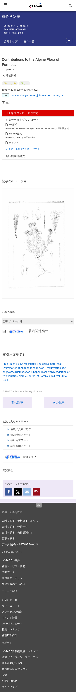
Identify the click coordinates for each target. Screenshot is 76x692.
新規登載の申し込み (13, 584)
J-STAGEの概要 (11, 560)
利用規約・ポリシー (13, 578)
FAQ (4, 675)
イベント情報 (9, 617)
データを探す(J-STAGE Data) (19, 544)
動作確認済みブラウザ (15, 669)
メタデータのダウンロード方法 (22, 149)
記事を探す (8, 538)
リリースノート (11, 605)
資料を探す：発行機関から (17, 532)
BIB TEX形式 (15, 133)
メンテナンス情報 (12, 611)
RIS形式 (12, 124)
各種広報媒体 (9, 635)
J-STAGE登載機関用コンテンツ (20, 651)
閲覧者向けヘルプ (12, 663)
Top (39, 505)
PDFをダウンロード (22, 113)
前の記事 (17, 402)
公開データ (8, 572)
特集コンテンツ (11, 629)
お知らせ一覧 (9, 600)
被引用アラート (20, 440)
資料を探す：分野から (15, 526)
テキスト (14, 142)
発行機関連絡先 (15, 156)
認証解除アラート (21, 445)
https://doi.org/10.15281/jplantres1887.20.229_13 (37, 95)
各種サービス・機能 (13, 566)
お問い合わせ (9, 680)
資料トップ (11, 41)
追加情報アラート (21, 434)
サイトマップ (9, 686)
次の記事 (59, 402)
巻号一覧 (28, 41)
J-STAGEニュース (12, 623)
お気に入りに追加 (21, 429)
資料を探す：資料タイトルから (20, 520)
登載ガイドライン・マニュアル (20, 657)
